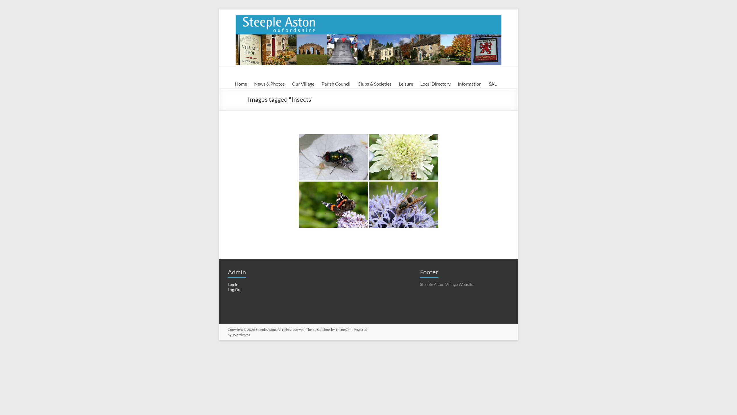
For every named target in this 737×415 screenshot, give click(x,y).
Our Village (303, 83)
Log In (233, 284)
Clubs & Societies (375, 83)
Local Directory (435, 83)
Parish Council (336, 83)
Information (470, 83)
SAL (493, 83)
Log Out (235, 289)
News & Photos (269, 83)
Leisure (406, 83)
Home (241, 83)
